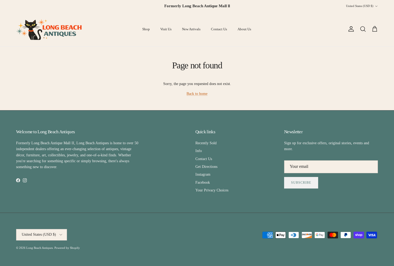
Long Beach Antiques (39, 247)
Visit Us (166, 29)
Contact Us (219, 29)
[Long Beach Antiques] (49, 29)
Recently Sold (206, 143)
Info (198, 151)
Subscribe (301, 182)
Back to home (197, 94)
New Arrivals (191, 29)
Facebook (202, 182)
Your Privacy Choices (211, 190)
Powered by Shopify (67, 247)
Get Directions (206, 167)
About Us (244, 29)
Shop (146, 29)
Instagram (202, 174)
